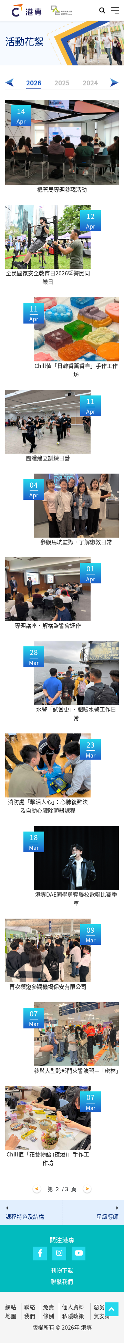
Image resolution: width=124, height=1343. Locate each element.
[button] (9, 82)
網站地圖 (10, 1311)
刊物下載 (62, 1270)
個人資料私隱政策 (73, 1311)
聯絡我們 (29, 1311)
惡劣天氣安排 (102, 1311)
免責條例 (48, 1311)
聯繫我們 (62, 1281)
